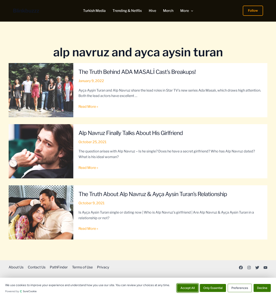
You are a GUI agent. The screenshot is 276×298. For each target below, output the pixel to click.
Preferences (239, 288)
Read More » (88, 106)
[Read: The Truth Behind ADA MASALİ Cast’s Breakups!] (41, 90)
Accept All (187, 288)
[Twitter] (257, 267)
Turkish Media (94, 11)
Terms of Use (82, 267)
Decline (262, 288)
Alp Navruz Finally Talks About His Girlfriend (130, 133)
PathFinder (59, 267)
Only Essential (213, 288)
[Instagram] (249, 267)
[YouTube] (265, 267)
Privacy (103, 267)
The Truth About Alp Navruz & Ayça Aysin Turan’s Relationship (152, 194)
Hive (152, 11)
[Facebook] (241, 267)
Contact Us (36, 267)
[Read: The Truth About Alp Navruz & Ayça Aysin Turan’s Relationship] (41, 212)
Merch (168, 11)
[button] (191, 11)
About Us (16, 267)
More (184, 11)
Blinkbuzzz (26, 11)
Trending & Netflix (127, 11)
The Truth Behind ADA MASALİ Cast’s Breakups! (137, 71)
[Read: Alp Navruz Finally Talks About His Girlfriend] (41, 151)
